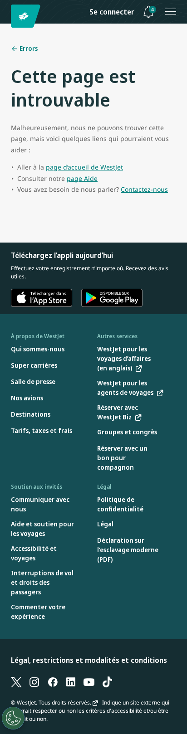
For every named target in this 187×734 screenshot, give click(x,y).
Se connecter (111, 12)
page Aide (82, 178)
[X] (16, 682)
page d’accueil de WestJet (84, 167)
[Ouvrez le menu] (170, 11)
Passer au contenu (8, 17)
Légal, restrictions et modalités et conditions (89, 660)
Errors (28, 48)
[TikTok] (107, 682)
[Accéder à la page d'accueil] (27, 16)
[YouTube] (89, 682)
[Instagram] (34, 682)
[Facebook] (52, 682)
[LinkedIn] (70, 682)
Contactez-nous (144, 189)
